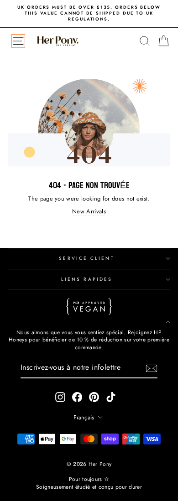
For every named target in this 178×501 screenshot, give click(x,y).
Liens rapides (86, 279)
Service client (86, 258)
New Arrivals (89, 211)
